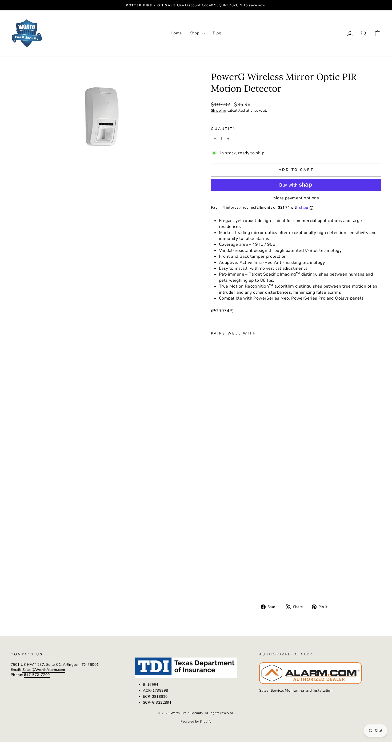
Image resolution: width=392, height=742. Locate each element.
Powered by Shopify (196, 721)
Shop (195, 33)
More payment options (296, 198)
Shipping (218, 110)
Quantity (223, 129)
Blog (217, 33)
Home (176, 33)
